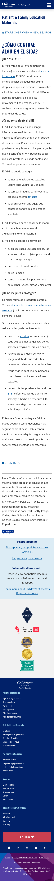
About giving (7, 820)
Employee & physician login (13, 763)
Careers (5, 795)
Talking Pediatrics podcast (13, 767)
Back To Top (13, 463)
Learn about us (8, 784)
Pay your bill (7, 705)
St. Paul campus (9, 745)
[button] (48, 5)
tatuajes (32, 197)
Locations (6, 730)
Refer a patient (8, 770)
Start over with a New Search (28, 32)
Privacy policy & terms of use (24, 857)
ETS (10, 393)
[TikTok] (45, 847)
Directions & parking (11, 738)
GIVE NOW (25, 837)
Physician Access (9, 759)
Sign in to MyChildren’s (11, 698)
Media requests (8, 799)
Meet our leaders (9, 788)
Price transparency (10, 713)
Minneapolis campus (11, 741)
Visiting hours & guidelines (13, 734)
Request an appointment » (27, 558)
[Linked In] (18, 847)
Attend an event (9, 817)
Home (7, 857)
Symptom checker (9, 702)
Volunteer (6, 813)
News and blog (8, 792)
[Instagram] (27, 847)
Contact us (44, 857)
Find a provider (8, 709)
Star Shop (6, 824)
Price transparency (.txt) (12, 716)
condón (24, 336)
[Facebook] (9, 847)
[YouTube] (36, 847)
